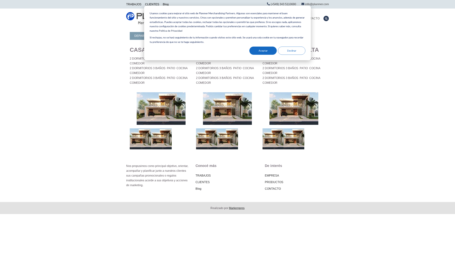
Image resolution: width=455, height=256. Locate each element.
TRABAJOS (133, 4)
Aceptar (263, 50)
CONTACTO (312, 18)
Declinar (291, 50)
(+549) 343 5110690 (283, 4)
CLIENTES (152, 4)
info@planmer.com (317, 4)
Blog (166, 4)
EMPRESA (272, 175)
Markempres (237, 208)
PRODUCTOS (274, 182)
